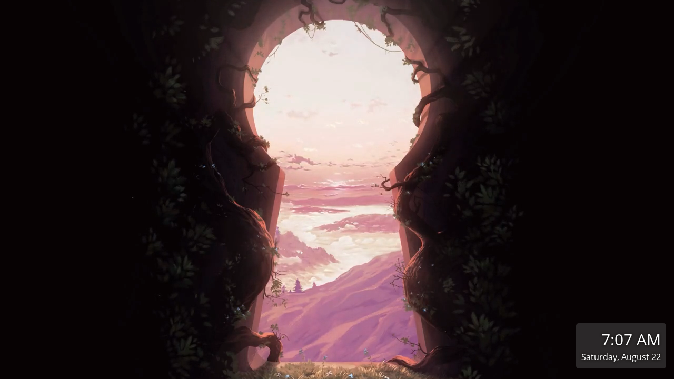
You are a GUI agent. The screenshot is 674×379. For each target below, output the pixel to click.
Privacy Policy (288, 368)
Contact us (340, 368)
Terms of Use (233, 368)
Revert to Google (395, 368)
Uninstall (448, 368)
